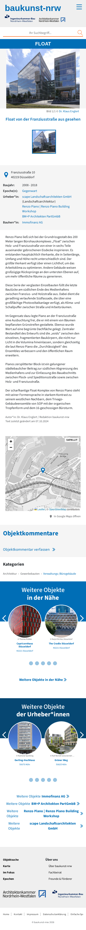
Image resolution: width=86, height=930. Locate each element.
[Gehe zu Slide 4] (37, 663)
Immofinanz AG (32, 222)
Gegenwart (29, 191)
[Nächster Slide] (82, 618)
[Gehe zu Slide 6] (43, 663)
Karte (6, 866)
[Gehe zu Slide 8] (49, 663)
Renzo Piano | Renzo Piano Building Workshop (43, 814)
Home (6, 914)
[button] (43, 470)
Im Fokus (8, 872)
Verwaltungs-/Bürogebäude (59, 574)
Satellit (71, 439)
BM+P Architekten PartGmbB (41, 216)
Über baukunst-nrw (60, 866)
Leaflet (41, 509)
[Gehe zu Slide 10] (55, 663)
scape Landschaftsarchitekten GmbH (46, 197)
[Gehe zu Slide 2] (31, 663)
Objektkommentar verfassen (26, 549)
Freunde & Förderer (60, 879)
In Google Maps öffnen (67, 516)
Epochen (8, 879)
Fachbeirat (55, 872)
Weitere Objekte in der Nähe (41, 679)
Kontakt (18, 914)
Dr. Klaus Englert (69, 111)
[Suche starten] (80, 33)
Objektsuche (11, 860)
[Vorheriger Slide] (4, 618)
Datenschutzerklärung (54, 914)
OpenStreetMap (57, 509)
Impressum (32, 914)
